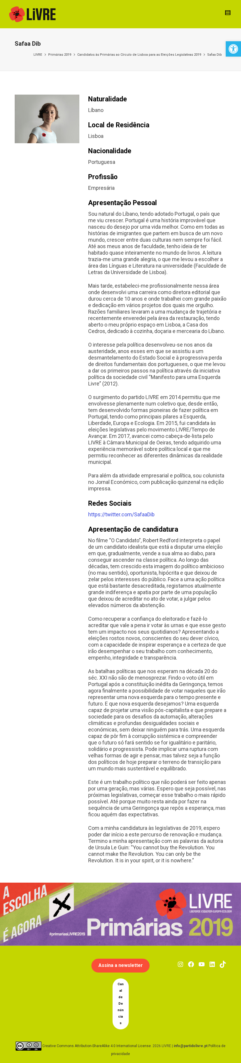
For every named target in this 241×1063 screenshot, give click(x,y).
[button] (233, 49)
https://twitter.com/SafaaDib (121, 514)
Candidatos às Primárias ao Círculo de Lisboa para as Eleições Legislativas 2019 (139, 55)
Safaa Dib (214, 55)
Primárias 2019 (59, 55)
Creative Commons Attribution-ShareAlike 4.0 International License (96, 1046)
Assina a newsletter (120, 965)
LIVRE (38, 55)
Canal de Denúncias (121, 1003)
